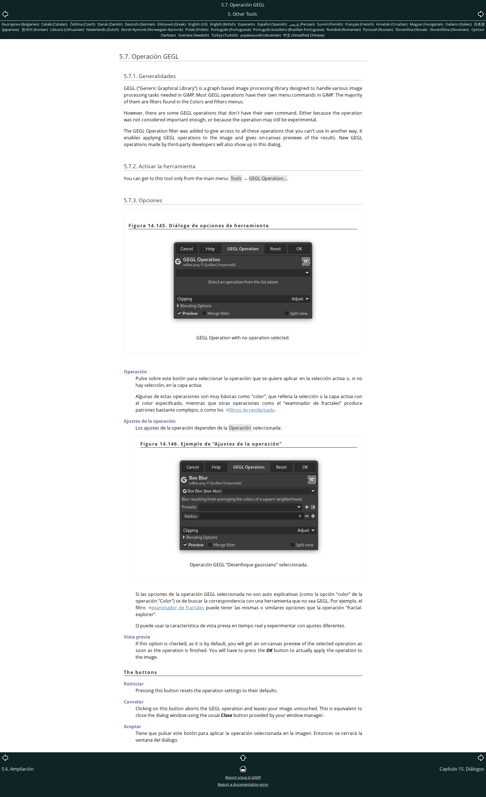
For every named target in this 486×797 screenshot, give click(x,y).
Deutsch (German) (140, 24)
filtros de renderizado (252, 410)
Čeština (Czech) (82, 24)
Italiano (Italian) (459, 24)
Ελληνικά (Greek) (172, 24)
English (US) (198, 24)
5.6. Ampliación (18, 769)
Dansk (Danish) (110, 24)
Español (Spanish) (272, 24)
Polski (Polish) (196, 29)
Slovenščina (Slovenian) (449, 29)
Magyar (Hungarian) (426, 24)
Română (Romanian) (344, 29)
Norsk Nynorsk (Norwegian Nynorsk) (152, 29)
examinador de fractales (178, 608)
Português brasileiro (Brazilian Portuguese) (288, 29)
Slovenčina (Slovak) (411, 29)
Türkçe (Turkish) (224, 35)
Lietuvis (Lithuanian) (67, 29)
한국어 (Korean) (35, 29)
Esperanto (246, 24)
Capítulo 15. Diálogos (462, 769)
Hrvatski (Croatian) (392, 24)
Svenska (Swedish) (193, 35)
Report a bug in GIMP (243, 777)
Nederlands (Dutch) (102, 29)
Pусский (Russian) (378, 29)
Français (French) (359, 24)
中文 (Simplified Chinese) (303, 35)
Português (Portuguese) (231, 29)
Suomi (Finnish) (330, 24)
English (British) (223, 24)
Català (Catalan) (54, 24)
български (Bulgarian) (20, 24)
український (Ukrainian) (260, 35)
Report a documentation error (243, 784)
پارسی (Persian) (302, 24)
